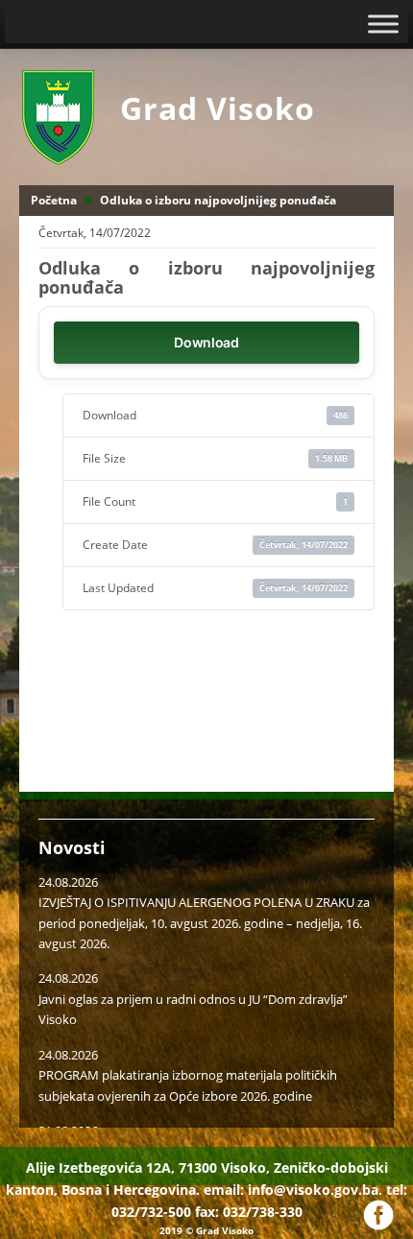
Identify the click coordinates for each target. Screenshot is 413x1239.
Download (206, 342)
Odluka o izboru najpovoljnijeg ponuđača (218, 200)
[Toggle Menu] (383, 23)
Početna (54, 200)
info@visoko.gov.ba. (315, 1189)
